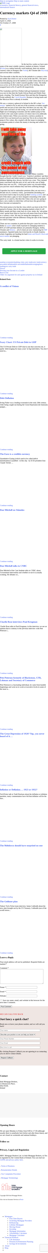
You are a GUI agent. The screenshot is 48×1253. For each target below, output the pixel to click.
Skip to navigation (7, 1)
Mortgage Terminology (9, 1178)
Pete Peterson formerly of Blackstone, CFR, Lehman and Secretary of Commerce (20, 679)
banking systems (36, 195)
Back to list (4, 273)
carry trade (36, 262)
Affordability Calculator (18, 1233)
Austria (9, 226)
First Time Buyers (15, 1219)
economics (4, 5)
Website (3, 996)
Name (3, 987)
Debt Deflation (7, 398)
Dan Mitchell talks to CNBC (13, 566)
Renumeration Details (9, 1170)
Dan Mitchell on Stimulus (12, 510)
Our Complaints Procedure (11, 1174)
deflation (26, 264)
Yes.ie (21, 1199)
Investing (12, 1229)
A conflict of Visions (9, 286)
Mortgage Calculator (16, 1235)
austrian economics (7, 262)
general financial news (30, 5)
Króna (3, 68)
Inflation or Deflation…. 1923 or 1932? (18, 789)
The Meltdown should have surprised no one (21, 845)
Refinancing (13, 1223)
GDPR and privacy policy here (11, 1160)
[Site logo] (5, 3)
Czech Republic (20, 97)
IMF (45, 230)
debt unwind (18, 264)
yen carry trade (10, 266)
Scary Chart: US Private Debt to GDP (18, 342)
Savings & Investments (17, 1244)
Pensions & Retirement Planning (21, 1242)
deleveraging (34, 264)
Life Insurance (14, 1240)
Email (3, 992)
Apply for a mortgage (24, 251)
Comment (4, 968)
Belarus (12, 230)
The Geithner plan (9, 901)
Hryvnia (44, 70)
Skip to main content (21, 1)
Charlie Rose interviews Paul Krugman (18, 622)
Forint (25, 70)
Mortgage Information (17, 1231)
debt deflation (9, 264)
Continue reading (6, 338)
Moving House (14, 1227)
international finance (7, 7)
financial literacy (15, 5)
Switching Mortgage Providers (20, 1221)
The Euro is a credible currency (15, 454)
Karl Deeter (12, 19)
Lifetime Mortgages (16, 1225)
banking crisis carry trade (23, 262)
